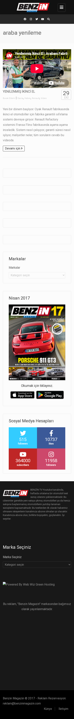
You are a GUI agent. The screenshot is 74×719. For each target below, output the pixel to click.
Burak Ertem (9, 98)
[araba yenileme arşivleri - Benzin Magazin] (36, 7)
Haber (27, 98)
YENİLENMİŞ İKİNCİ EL (19, 91)
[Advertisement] (37, 649)
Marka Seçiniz (12, 557)
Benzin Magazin (13, 698)
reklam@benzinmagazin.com (22, 703)
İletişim (63, 709)
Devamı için (13, 148)
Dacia (20, 98)
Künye (48, 709)
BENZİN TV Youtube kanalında (46, 489)
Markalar (14, 267)
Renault (35, 98)
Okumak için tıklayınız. (37, 386)
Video (44, 98)
